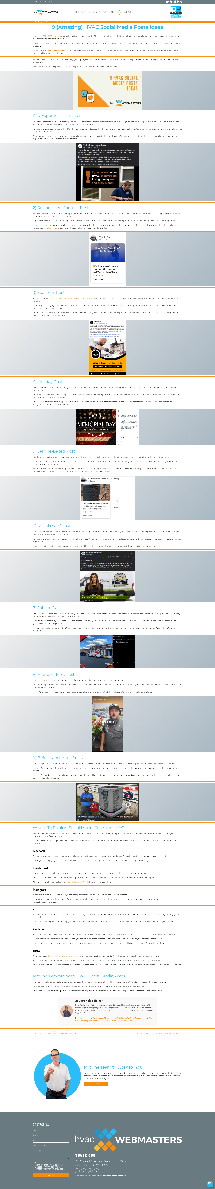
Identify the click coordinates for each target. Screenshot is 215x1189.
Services (96, 12)
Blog (119, 12)
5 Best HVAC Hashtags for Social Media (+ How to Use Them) (159, 1033)
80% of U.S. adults (51, 36)
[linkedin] (96, 1171)
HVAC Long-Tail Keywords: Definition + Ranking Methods (54, 1033)
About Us (86, 12)
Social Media (42, 1031)
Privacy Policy (108, 1176)
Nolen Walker (70, 1031)
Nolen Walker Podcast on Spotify (119, 1021)
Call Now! (95, 1084)
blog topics (52, 228)
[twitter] (83, 1171)
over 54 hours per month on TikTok (65, 956)
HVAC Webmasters (56, 51)
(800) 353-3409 (174, 2)
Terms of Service (120, 1176)
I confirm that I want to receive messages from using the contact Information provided (49, 1167)
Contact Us (129, 12)
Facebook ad (88, 861)
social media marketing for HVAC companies (70, 298)
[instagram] (90, 1171)
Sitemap (99, 1176)
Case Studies (108, 12)
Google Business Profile (78, 882)
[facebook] (77, 1171)
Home (77, 12)
